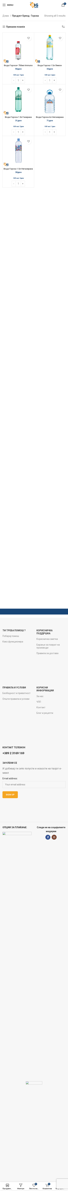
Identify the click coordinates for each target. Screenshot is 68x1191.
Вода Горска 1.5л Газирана (18, 117)
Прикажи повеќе (15, 26)
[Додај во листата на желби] (29, 38)
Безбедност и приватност (16, 693)
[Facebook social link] (47, 837)
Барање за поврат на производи (48, 646)
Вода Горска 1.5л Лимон (50, 65)
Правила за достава (47, 653)
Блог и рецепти (44, 713)
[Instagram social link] (54, 837)
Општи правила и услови (15, 699)
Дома (5, 15)
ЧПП (38, 702)
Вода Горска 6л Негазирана (50, 117)
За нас (39, 696)
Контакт (40, 707)
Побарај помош (10, 636)
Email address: (10, 778)
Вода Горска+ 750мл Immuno (18, 65)
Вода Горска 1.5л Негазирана (18, 169)
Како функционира (12, 641)
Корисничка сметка (47, 639)
